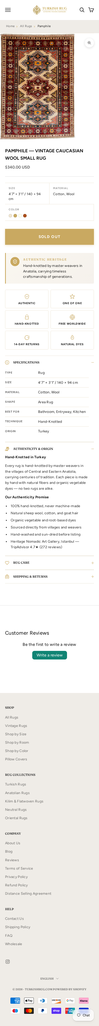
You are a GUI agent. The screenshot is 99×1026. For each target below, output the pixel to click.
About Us (12, 843)
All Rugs (26, 26)
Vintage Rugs (16, 726)
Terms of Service (19, 868)
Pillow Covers (16, 759)
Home (10, 26)
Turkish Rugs (15, 784)
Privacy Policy (16, 877)
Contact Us (14, 919)
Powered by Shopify (70, 989)
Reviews (12, 860)
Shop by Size (15, 734)
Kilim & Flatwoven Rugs (24, 801)
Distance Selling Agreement (28, 893)
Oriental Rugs (16, 818)
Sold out (50, 236)
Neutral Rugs (16, 810)
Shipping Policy (17, 927)
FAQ (8, 935)
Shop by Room (17, 742)
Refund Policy (16, 885)
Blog (8, 851)
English (47, 978)
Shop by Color (16, 751)
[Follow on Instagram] (7, 961)
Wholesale (13, 944)
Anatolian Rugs (17, 793)
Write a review (50, 655)
